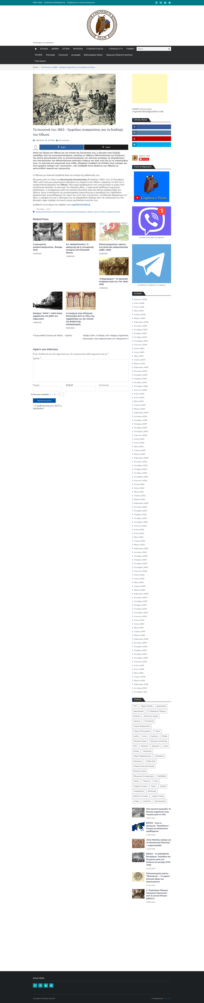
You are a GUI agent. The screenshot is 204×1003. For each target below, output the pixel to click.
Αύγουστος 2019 (140, 616)
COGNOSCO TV (116, 49)
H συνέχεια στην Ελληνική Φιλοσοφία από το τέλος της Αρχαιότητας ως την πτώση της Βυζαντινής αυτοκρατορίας (80, 319)
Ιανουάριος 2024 (140, 416)
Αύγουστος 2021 (140, 526)
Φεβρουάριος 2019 (141, 639)
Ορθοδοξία (161, 776)
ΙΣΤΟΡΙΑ (66, 49)
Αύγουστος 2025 (140, 345)
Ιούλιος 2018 (139, 665)
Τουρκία (163, 786)
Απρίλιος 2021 (139, 541)
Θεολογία (144, 746)
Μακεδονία (159, 756)
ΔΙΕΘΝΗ (55, 49)
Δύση (145, 736)
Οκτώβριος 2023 (140, 428)
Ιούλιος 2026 (139, 303)
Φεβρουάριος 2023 (141, 458)
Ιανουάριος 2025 (140, 371)
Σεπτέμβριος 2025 (141, 341)
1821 (135, 706)
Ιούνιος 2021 (139, 533)
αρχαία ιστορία (158, 796)
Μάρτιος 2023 (139, 454)
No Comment (64, 140)
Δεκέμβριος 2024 (140, 375)
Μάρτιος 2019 (139, 635)
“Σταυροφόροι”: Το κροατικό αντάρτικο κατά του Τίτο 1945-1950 (113, 282)
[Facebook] (156, 2)
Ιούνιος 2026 (139, 307)
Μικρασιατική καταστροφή (143, 766)
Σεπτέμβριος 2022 (141, 477)
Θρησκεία (155, 746)
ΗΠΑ (135, 746)
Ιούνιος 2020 (139, 579)
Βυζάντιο (136, 716)
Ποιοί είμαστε (40, 61)
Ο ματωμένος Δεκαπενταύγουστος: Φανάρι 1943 (47, 247)
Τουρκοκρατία (138, 791)
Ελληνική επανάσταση (158, 741)
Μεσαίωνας (137, 761)
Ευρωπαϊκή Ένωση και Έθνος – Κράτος (53, 335)
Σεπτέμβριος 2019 (141, 613)
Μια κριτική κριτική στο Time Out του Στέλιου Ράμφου (65, 2)
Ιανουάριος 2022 (140, 507)
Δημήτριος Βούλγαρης (44, 212)
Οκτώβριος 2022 (140, 473)
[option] (80, 2)
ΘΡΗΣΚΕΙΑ (78, 49)
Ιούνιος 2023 (139, 443)
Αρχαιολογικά (138, 711)
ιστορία (136, 801)
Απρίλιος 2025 (139, 360)
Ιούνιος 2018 (139, 669)
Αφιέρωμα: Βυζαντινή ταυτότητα (119, 55)
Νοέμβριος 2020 (140, 560)
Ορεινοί (97, 212)
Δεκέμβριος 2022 (140, 465)
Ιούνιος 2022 (139, 488)
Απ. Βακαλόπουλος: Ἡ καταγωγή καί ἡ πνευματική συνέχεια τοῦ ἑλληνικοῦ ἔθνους (80, 248)
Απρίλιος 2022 (139, 496)
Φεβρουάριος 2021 (141, 548)
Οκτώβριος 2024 (140, 382)
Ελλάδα (164, 736)
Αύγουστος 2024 (140, 390)
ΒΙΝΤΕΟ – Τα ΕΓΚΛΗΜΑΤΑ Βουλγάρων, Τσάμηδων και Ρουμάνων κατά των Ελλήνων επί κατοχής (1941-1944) (158, 859)
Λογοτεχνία (63, 55)
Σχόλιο (37, 358)
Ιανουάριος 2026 (140, 326)
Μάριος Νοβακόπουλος (142, 756)
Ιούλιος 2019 (139, 620)
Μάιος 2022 (139, 492)
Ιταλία (165, 746)
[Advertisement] (150, 88)
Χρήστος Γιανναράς (140, 796)
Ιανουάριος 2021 (140, 552)
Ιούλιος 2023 (139, 439)
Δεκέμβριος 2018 (140, 646)
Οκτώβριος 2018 (140, 654)
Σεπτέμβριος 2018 (141, 658)
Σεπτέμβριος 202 (140, 692)
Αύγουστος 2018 (140, 662)
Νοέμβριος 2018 (140, 650)
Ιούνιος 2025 (139, 352)
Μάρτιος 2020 (139, 590)
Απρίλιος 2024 (139, 405)
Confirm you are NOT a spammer (47, 407)
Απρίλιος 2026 (139, 314)
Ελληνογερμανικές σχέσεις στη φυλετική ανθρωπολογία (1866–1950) (113, 247)
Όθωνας (90, 212)
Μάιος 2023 (139, 446)
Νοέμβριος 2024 (140, 379)
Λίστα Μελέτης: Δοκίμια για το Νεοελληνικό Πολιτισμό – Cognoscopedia (158, 843)
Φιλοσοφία (50, 55)
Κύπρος (136, 751)
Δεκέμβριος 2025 (140, 330)
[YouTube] (165, 2)
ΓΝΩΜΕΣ (130, 49)
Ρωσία (155, 781)
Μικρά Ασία (150, 761)
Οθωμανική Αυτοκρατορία (143, 776)
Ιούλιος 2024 (139, 394)
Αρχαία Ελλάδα (147, 706)
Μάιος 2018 (138, 673)
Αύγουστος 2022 (140, 480)
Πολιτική (146, 781)
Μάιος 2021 (138, 537)
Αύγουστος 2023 (140, 435)
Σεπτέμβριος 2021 (141, 522)
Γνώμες (157, 731)
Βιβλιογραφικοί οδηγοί (93, 55)
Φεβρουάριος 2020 (141, 594)
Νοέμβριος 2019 (140, 605)
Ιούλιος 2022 (139, 484)
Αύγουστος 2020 (140, 571)
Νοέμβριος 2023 (140, 424)
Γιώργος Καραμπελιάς (141, 726)
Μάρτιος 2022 (139, 499)
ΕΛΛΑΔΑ (44, 49)
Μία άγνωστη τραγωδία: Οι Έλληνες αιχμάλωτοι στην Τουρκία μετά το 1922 (158, 812)
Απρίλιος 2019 (139, 631)
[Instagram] (160, 2)
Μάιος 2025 (139, 356)
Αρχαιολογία (161, 706)
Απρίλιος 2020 (140, 586)
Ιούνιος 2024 (139, 397)
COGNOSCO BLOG (94, 49)
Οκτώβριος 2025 (140, 337)
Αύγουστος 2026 (140, 299)
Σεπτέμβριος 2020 (141, 567)
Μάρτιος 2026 (139, 318)
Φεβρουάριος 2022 (141, 503)
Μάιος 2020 (139, 582)
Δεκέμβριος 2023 (140, 420)
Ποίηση (136, 781)
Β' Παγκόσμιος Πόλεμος (156, 711)
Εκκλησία (154, 736)
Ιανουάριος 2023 (140, 462)
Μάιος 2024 (139, 401)
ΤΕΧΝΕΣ (38, 55)
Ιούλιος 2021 (139, 530)
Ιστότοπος (104, 385)
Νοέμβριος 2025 (140, 333)
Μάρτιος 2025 (139, 363)
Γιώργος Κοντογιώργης (142, 731)
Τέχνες (153, 786)
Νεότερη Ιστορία (139, 771)
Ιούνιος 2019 (139, 624)
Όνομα (36, 385)
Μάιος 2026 (139, 311)
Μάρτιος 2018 (139, 680)
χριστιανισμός (160, 801)
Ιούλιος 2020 (139, 575)
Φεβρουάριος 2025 (141, 367)
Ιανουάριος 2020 (140, 597)
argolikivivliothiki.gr (80, 205)
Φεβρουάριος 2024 (141, 413)
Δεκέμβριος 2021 (140, 511)
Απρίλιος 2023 (139, 450)
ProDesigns (167, 998)
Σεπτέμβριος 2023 (141, 431)
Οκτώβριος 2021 (140, 518)
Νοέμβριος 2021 (140, 514)
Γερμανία (136, 721)
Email (69, 385)
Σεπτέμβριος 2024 (141, 386)
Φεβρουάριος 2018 (141, 684)
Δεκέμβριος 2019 (140, 601)
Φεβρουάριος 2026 (141, 322)
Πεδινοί (103, 212)
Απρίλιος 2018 (139, 677)
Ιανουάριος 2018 (140, 688)
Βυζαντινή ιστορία (151, 716)
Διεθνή (136, 736)
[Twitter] (169, 2)
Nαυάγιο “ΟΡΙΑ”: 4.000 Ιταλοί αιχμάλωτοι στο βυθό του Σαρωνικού (47, 316)
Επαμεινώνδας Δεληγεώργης (76, 212)
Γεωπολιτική (149, 721)
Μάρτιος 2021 (139, 545)
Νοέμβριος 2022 (140, 469)
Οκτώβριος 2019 (140, 609)
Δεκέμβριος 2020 (140, 556)
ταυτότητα (147, 801)
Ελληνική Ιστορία (59, 212)
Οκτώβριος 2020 (140, 563)
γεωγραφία (75, 55)
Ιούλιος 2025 (139, 348)
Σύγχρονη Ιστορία (113, 212)
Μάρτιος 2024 (139, 409)
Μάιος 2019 (138, 628)
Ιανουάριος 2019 (140, 643)
